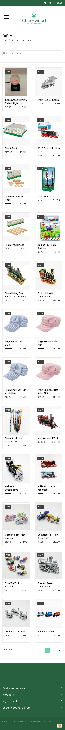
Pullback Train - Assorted (46, 488)
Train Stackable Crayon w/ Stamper (13, 440)
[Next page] (59, 650)
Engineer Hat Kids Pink (47, 343)
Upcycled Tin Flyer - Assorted (16, 536)
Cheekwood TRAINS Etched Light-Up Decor (16, 101)
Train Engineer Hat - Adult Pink (49, 391)
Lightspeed (47, 721)
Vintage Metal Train (48, 438)
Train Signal (44, 196)
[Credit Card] (59, 725)
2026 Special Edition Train (49, 150)
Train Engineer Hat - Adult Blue (16, 391)
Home (5, 40)
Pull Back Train (46, 631)
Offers (27, 40)
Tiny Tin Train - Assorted (13, 585)
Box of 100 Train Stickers (47, 246)
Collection (16, 40)
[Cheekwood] (39, 17)
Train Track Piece (14, 244)
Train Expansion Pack (14, 198)
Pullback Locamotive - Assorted (12, 488)
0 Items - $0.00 (55, 3)
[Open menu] (6, 17)
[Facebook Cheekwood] (26, 673)
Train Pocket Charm (49, 99)
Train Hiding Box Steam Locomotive (15, 295)
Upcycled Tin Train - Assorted (49, 536)
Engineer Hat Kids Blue (15, 343)
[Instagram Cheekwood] (38, 673)
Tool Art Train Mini (15, 631)
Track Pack (11, 148)
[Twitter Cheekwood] (32, 673)
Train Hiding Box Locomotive (47, 295)
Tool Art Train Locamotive (45, 585)
